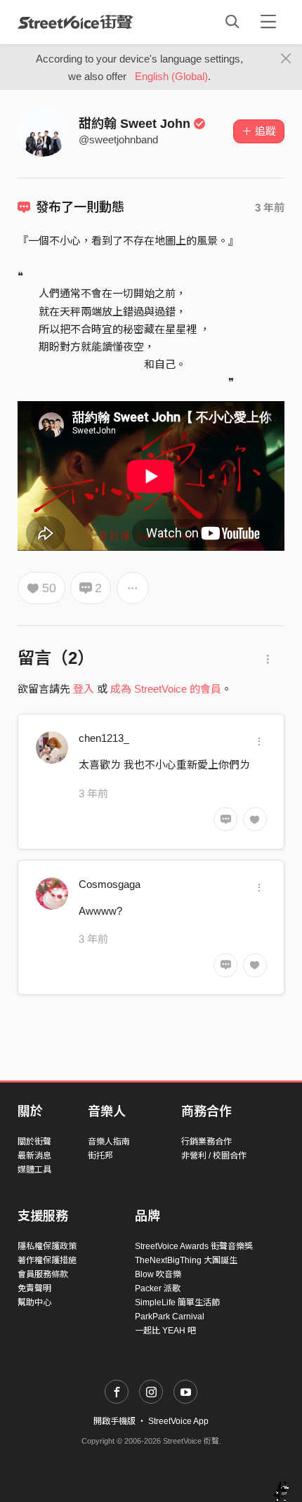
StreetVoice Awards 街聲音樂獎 (194, 1246)
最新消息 (34, 1156)
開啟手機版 (114, 1421)
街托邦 (100, 1156)
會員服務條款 (43, 1274)
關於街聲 (34, 1142)
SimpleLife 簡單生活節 (177, 1302)
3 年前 (269, 208)
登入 (83, 689)
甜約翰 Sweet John (134, 124)
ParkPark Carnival (169, 1316)
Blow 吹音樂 (158, 1274)
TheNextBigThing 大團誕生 (186, 1260)
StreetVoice (75, 22)
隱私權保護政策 (47, 1246)
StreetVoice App (178, 1421)
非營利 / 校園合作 (214, 1156)
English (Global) (171, 76)
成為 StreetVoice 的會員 (165, 689)
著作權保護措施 (47, 1260)
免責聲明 (34, 1288)
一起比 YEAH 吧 (165, 1331)
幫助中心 (34, 1302)
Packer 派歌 (157, 1288)
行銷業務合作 (206, 1142)
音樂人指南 (109, 1142)
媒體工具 (34, 1170)
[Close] (286, 59)
